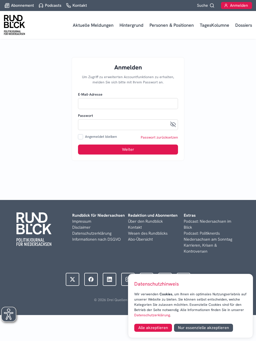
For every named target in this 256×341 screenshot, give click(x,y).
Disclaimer (81, 227)
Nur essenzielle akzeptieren (203, 327)
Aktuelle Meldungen (93, 25)
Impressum (81, 221)
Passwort (85, 115)
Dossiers (243, 25)
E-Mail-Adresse (90, 94)
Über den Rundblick (145, 221)
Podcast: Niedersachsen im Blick (207, 224)
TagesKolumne (214, 25)
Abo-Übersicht (140, 239)
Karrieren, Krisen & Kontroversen (200, 248)
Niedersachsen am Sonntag (208, 239)
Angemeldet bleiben (101, 136)
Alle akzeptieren (153, 327)
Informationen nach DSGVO (96, 239)
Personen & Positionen (172, 25)
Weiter (128, 149)
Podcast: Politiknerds (202, 233)
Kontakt (135, 227)
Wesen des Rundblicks (148, 233)
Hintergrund (132, 25)
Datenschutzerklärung (152, 315)
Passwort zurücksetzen (159, 137)
